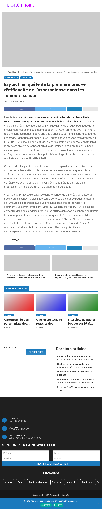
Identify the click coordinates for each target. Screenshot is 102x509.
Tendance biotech (38, 482)
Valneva (8, 482)
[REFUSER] (98, 503)
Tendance (87, 482)
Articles (26, 78)
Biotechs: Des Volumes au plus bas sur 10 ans (76, 389)
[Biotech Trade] (20, 5)
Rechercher (10, 347)
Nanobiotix (71, 482)
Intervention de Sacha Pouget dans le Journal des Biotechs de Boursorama (75, 381)
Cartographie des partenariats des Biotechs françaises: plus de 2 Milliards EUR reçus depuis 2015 (18, 321)
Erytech (14, 240)
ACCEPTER (45, 505)
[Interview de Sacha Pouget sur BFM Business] (83, 302)
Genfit (21, 482)
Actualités (12, 72)
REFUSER (58, 505)
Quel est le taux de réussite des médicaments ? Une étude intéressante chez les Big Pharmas (50, 321)
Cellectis (56, 482)
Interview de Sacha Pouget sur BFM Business (81, 321)
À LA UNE (8, 315)
